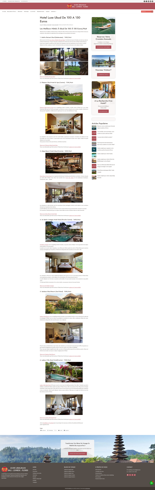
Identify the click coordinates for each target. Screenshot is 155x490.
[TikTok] (144, 1)
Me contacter (24, 1)
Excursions (35, 471)
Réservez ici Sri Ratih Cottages (47, 285)
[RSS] (152, 1)
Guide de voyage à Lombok (69, 475)
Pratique (34, 480)
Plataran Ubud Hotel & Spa (50, 82)
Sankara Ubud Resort (48, 291)
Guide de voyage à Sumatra (69, 476)
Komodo (34, 476)
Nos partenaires (98, 473)
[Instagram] (150, 1)
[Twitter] (146, 1)
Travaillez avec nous (99, 471)
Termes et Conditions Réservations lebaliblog (104, 475)
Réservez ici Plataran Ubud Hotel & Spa (49, 145)
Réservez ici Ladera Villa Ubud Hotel (48, 417)
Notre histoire (98, 469)
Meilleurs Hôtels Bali (37, 478)
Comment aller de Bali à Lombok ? (104, 137)
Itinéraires (35, 475)
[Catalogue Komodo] (103, 25)
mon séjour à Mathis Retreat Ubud (57, 40)
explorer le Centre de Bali (75, 78)
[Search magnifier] (152, 11)
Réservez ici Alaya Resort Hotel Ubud (48, 214)
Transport (35, 482)
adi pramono (87, 488)
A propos (4, 1)
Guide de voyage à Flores (69, 471)
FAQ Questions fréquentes (14, 1)
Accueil (4, 11)
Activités (34, 469)
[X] (130, 475)
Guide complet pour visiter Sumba (104, 153)
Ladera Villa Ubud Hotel (49, 360)
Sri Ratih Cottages (44, 244)
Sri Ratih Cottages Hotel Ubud (51, 220)
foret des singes (70, 177)
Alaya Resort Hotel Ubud (50, 151)
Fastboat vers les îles (37, 473)
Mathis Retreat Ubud (48, 37)
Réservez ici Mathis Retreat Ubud (47, 76)
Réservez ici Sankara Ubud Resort (47, 354)
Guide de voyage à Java (69, 473)
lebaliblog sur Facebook (48, 423)
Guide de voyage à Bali (68, 469)
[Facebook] (148, 1)
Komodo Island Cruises (100, 478)
